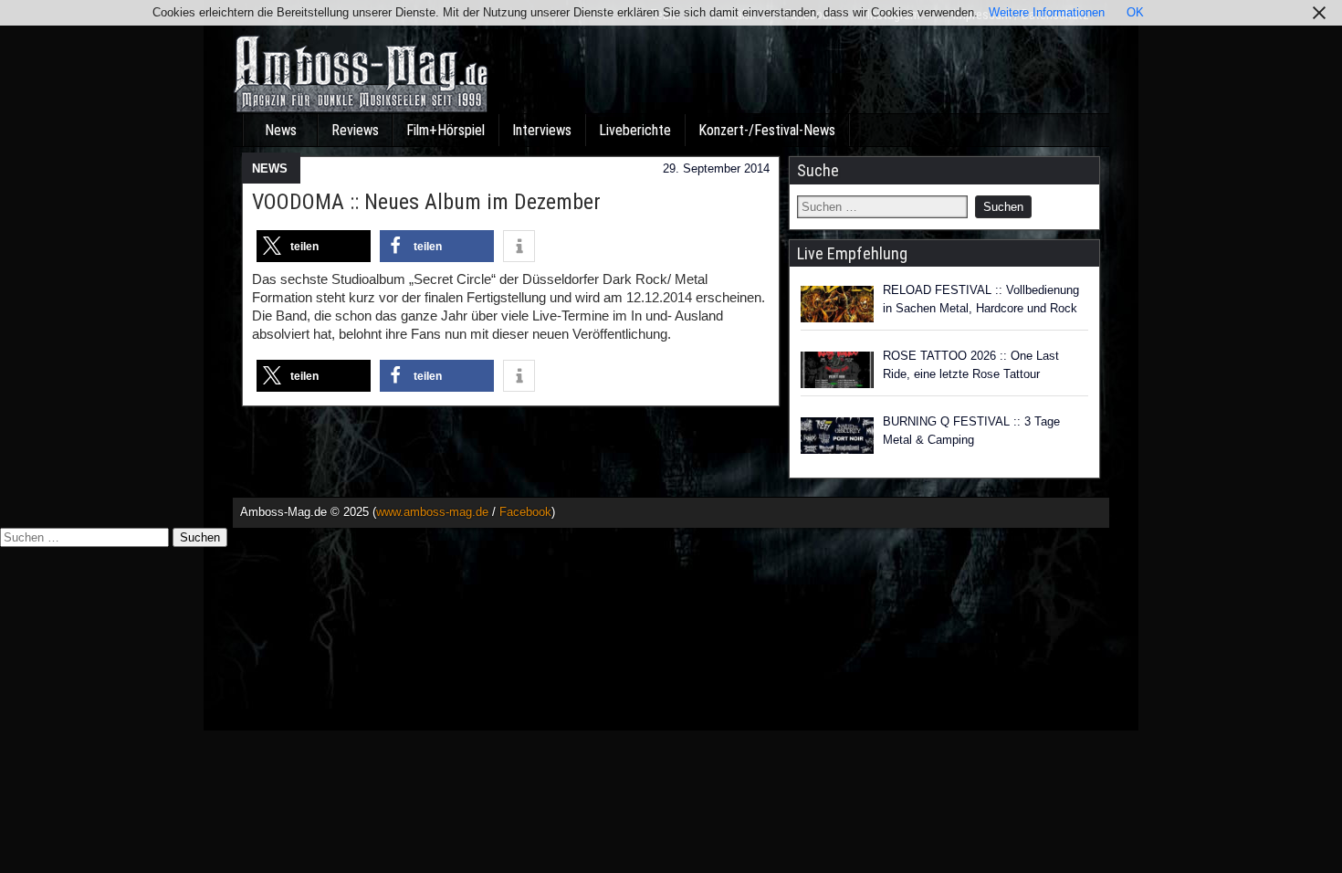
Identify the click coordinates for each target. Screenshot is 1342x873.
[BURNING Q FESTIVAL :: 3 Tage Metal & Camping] (837, 435)
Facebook (525, 512)
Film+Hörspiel (445, 130)
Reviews (355, 130)
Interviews (541, 130)
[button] (314, 246)
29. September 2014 (716, 168)
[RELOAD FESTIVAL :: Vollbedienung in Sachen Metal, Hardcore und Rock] (837, 304)
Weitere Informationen (1047, 12)
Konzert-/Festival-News (766, 130)
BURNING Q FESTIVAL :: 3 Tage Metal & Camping (971, 431)
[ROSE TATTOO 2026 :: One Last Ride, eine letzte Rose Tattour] (837, 370)
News (281, 130)
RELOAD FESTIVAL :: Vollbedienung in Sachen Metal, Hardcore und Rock (981, 299)
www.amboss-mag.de (432, 512)
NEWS (270, 168)
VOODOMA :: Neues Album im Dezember (426, 202)
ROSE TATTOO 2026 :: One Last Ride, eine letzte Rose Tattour (971, 365)
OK (1135, 12)
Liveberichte (635, 130)
